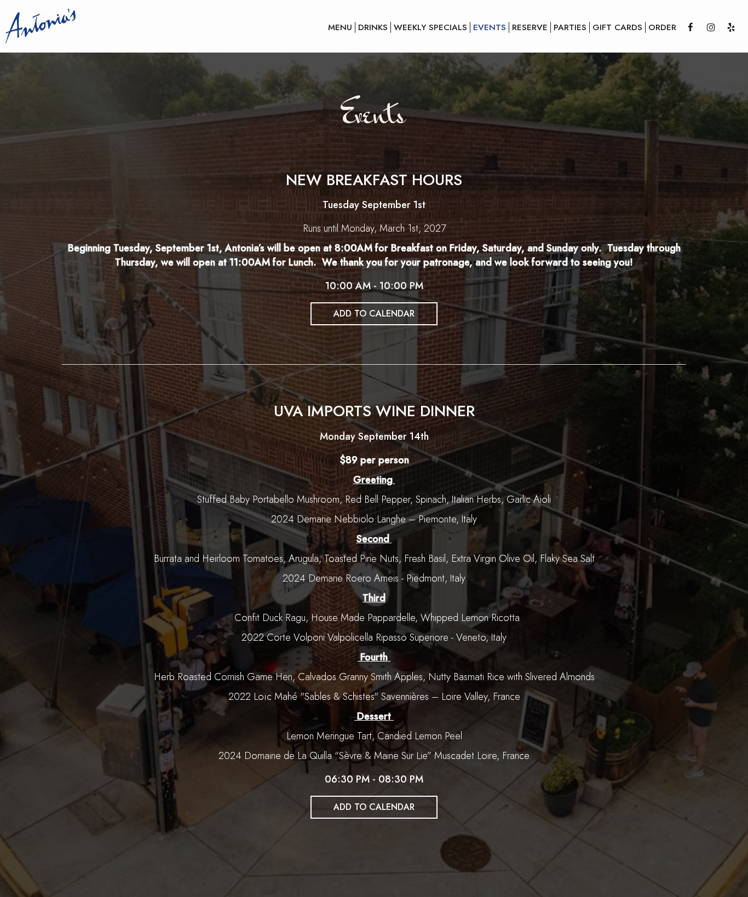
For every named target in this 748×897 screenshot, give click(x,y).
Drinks (373, 27)
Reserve (530, 27)
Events (489, 27)
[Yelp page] (731, 27)
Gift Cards (617, 27)
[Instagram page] (711, 27)
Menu (340, 27)
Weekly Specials (430, 27)
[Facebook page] (690, 27)
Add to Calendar (374, 313)
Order (662, 27)
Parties (570, 27)
